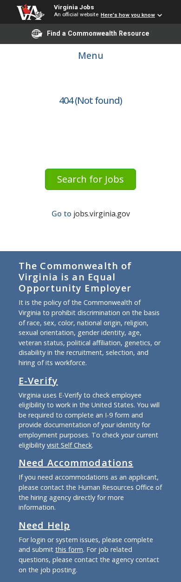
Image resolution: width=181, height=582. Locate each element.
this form (69, 549)
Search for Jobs (90, 179)
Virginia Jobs (74, 7)
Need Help (44, 525)
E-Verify (38, 380)
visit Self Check (69, 445)
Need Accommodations (76, 462)
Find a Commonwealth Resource (98, 33)
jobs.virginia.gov (101, 214)
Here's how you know (128, 15)
